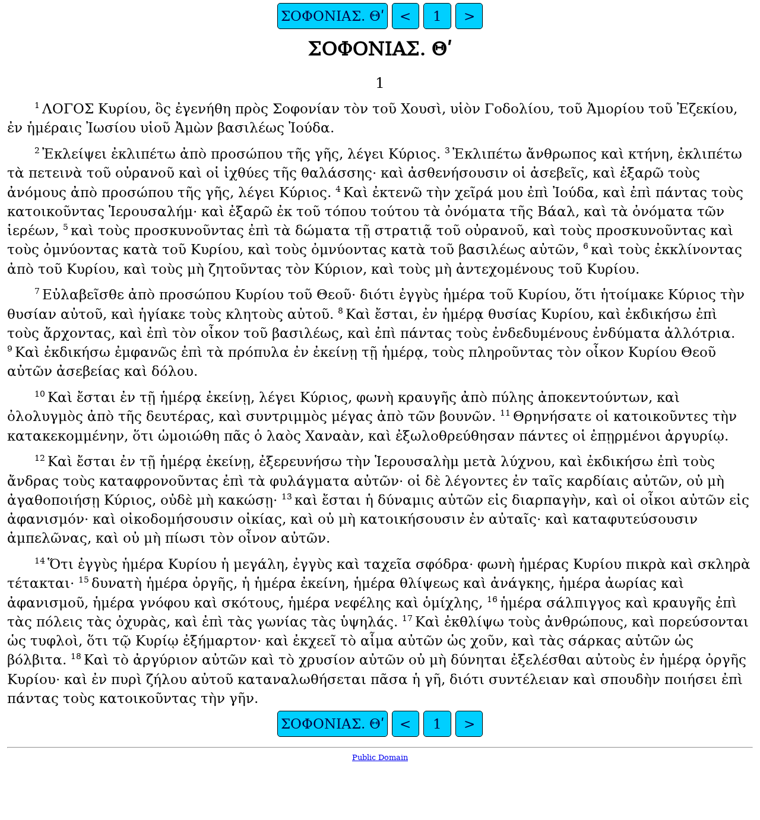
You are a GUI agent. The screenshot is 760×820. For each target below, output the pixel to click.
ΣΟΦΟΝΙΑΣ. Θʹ (332, 16)
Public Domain (380, 757)
